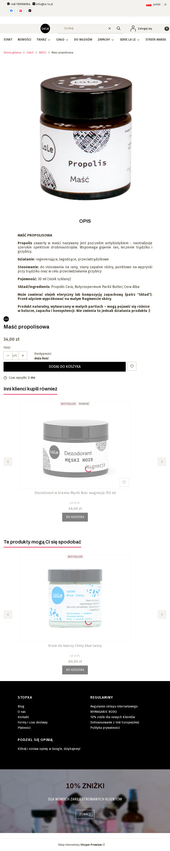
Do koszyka (75, 517)
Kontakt (23, 717)
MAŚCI (42, 52)
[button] (119, 28)
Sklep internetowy (80, 844)
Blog (21, 706)
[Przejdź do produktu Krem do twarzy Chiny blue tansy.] (75, 598)
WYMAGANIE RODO (103, 712)
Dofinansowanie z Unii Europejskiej (114, 722)
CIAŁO (30, 52)
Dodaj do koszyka (65, 366)
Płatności (24, 728)
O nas (22, 712)
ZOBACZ (85, 814)
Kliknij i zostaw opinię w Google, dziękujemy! (49, 749)
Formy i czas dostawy (33, 722)
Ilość (7, 347)
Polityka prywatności (105, 728)
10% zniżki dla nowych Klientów (112, 717)
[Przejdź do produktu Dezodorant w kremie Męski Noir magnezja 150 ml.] (75, 445)
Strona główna (12, 52)
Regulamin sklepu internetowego (114, 706)
